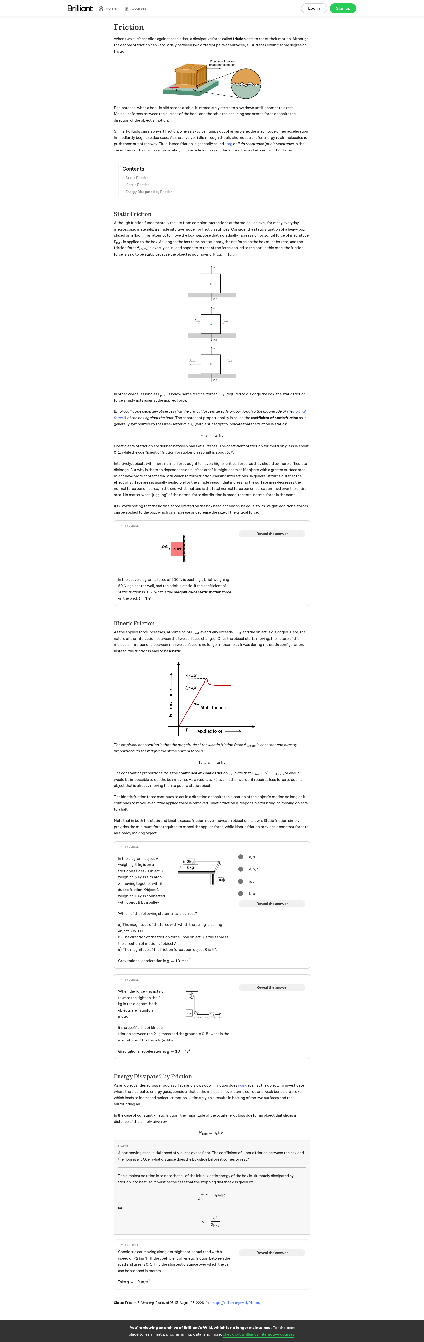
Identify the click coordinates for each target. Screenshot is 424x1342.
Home (111, 8)
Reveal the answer (272, 533)
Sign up (343, 8)
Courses (139, 8)
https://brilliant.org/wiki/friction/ (237, 1303)
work (242, 1085)
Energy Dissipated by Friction (148, 192)
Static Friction (136, 178)
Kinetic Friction (137, 185)
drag (228, 143)
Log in (314, 8)
